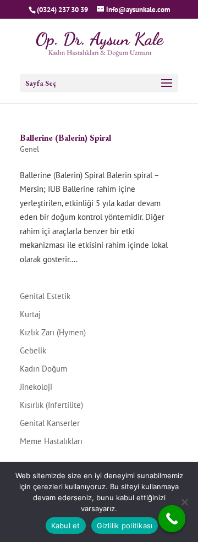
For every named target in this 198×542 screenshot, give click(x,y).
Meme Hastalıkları (51, 441)
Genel (29, 149)
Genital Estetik (45, 296)
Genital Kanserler (50, 423)
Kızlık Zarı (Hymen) (53, 332)
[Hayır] (184, 501)
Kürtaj (30, 314)
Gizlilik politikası (125, 525)
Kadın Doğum (43, 368)
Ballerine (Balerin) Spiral (65, 137)
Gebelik (33, 350)
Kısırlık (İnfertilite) (51, 405)
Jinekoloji (36, 386)
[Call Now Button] (172, 519)
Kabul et (65, 525)
